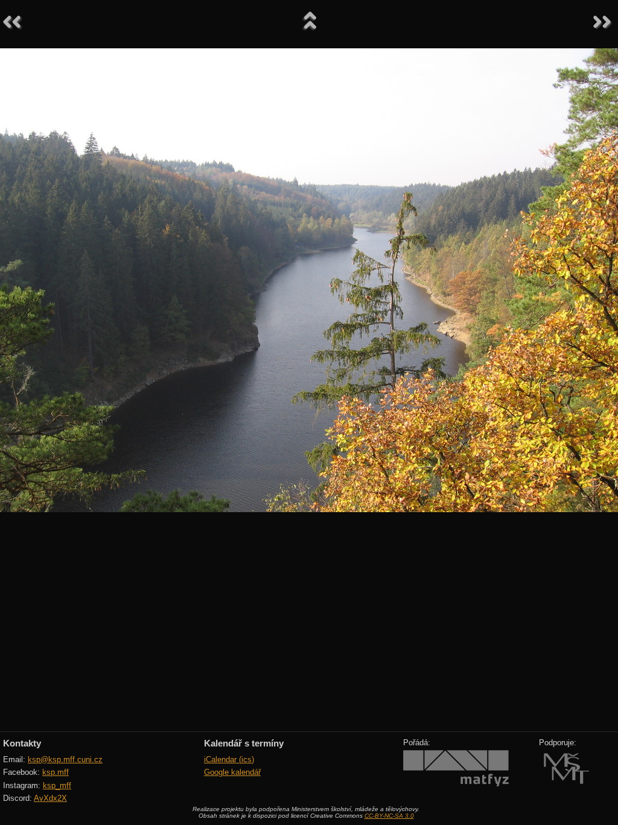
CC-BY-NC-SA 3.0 (389, 815)
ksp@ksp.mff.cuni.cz (65, 759)
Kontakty (22, 743)
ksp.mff (55, 772)
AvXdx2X (50, 798)
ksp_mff (57, 785)
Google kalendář (232, 772)
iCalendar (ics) (229, 759)
